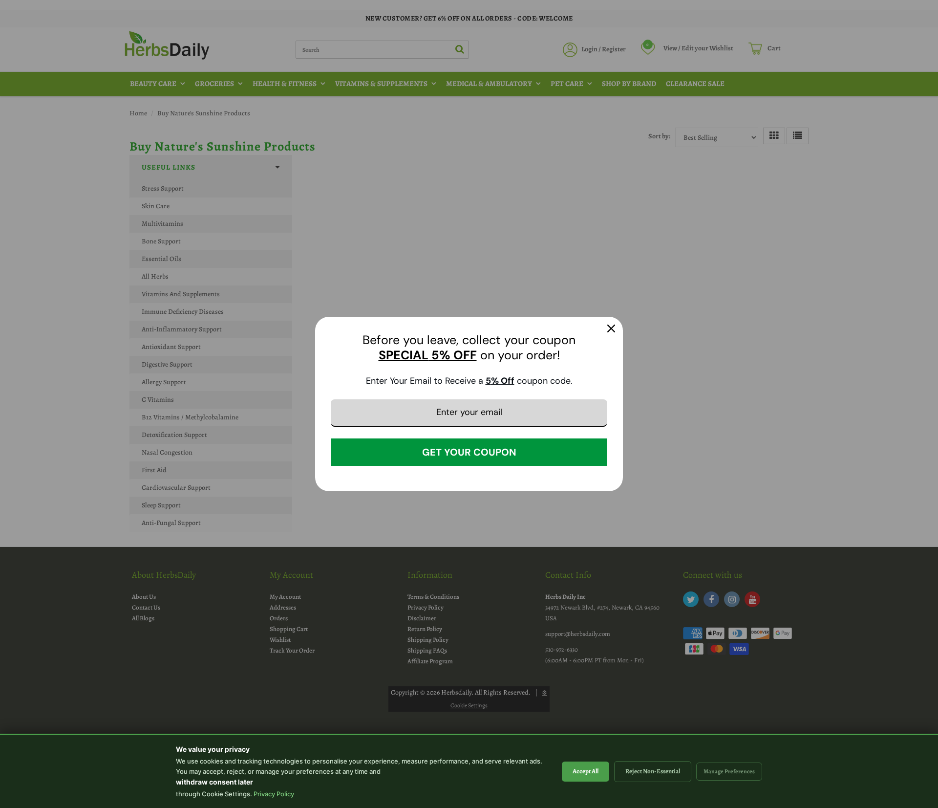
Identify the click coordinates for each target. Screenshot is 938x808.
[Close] (611, 328)
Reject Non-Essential (652, 771)
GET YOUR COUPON (469, 452)
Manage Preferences (729, 771)
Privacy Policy (274, 794)
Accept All (585, 771)
